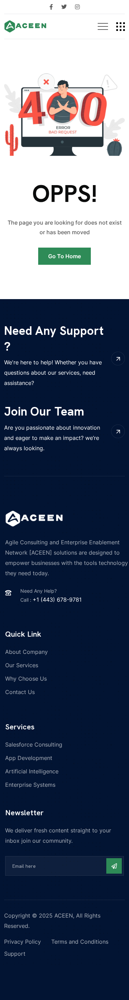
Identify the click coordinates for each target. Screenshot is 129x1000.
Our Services (21, 665)
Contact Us (20, 692)
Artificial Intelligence (31, 771)
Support (14, 953)
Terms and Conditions (79, 941)
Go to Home (64, 256)
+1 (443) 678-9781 (57, 599)
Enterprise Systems (30, 784)
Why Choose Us (26, 678)
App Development (28, 757)
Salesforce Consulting (33, 744)
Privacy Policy (22, 941)
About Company (26, 651)
